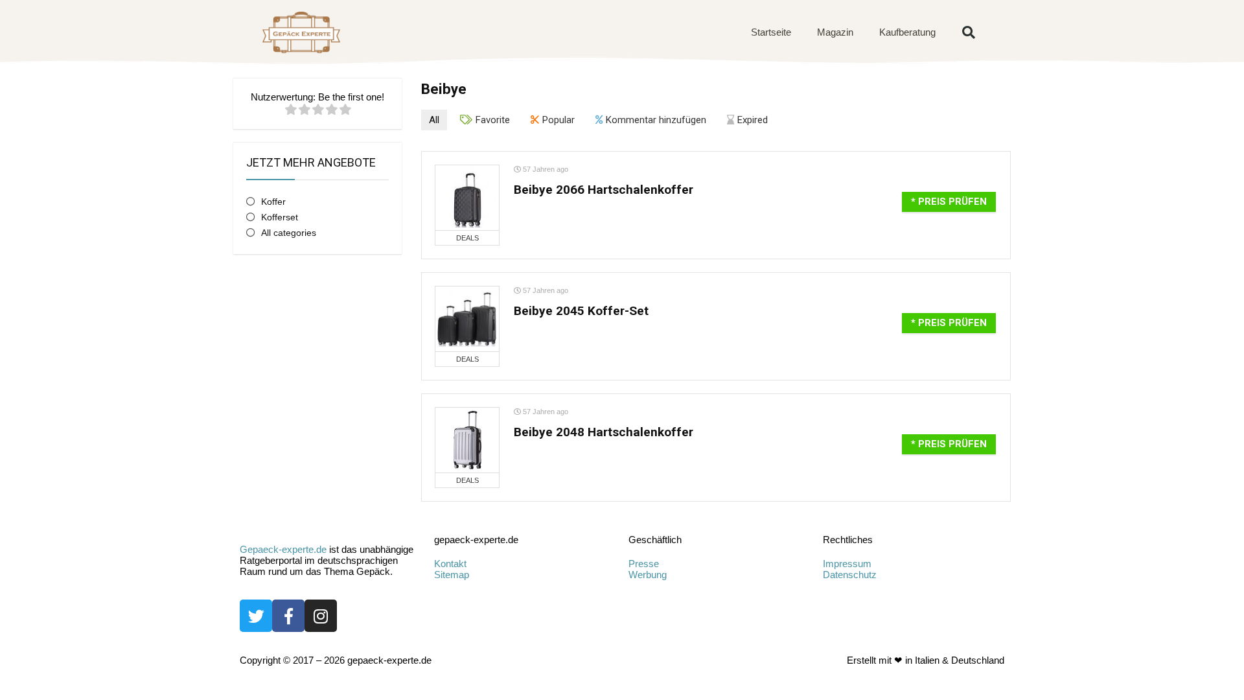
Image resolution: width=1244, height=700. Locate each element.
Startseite (771, 32)
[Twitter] (256, 616)
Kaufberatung (907, 32)
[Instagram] (321, 616)
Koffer (273, 201)
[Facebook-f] (288, 616)
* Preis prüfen (949, 201)
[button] (969, 32)
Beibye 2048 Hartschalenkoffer (603, 432)
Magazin (835, 32)
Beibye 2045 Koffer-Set (581, 310)
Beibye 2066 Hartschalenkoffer (603, 189)
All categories (288, 233)
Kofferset (279, 217)
